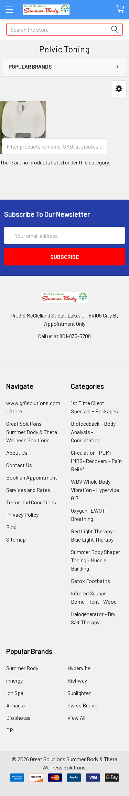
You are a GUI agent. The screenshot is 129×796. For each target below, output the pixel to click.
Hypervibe (78, 668)
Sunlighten (79, 692)
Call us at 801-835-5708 (64, 336)
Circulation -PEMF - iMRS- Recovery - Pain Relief (96, 460)
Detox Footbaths (90, 580)
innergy (14, 680)
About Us (17, 452)
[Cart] (122, 9)
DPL (11, 730)
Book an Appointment (31, 477)
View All (76, 717)
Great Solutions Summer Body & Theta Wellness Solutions (31, 431)
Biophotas (18, 717)
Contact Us (19, 465)
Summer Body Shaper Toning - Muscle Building (95, 560)
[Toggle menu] (9, 9)
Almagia (15, 705)
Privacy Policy (22, 514)
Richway (77, 680)
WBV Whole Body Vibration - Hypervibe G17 (95, 489)
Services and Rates (28, 489)
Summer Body (22, 668)
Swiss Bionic (82, 705)
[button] (119, 88)
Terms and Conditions (31, 502)
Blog (11, 527)
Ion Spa (14, 692)
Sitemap (16, 539)
